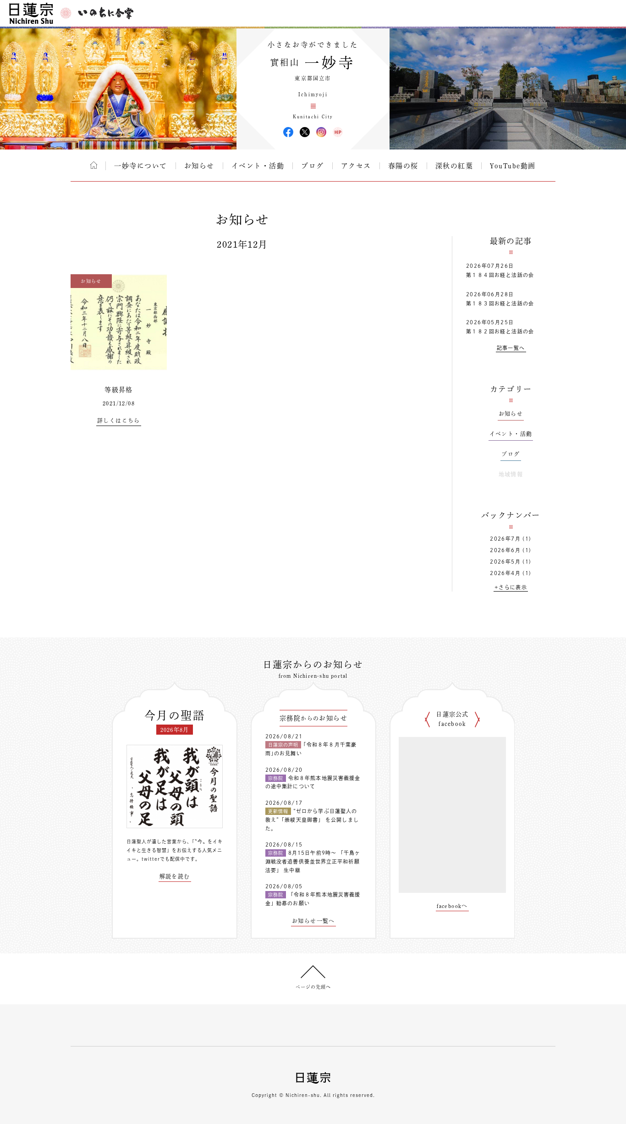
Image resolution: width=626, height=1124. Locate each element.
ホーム (93, 165)
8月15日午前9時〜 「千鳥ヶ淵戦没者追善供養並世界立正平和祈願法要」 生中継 (313, 861)
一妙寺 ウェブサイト (338, 132)
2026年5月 (505, 561)
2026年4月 (505, 573)
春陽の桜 (403, 165)
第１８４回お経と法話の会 (500, 274)
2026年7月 (505, 538)
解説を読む (174, 876)
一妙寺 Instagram (321, 132)
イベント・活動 (258, 165)
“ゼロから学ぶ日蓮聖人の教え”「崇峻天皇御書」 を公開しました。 (312, 819)
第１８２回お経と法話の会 (500, 331)
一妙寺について (140, 165)
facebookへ (452, 905)
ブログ (312, 165)
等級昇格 (118, 390)
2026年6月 (505, 550)
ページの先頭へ (313, 987)
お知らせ (199, 165)
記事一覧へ (511, 347)
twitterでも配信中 (163, 859)
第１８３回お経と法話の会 (500, 303)
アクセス (356, 165)
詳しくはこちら (118, 420)
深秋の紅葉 (454, 165)
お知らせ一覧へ (313, 921)
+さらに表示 (510, 587)
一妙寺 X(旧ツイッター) (305, 132)
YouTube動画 (513, 165)
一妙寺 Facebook (288, 132)
